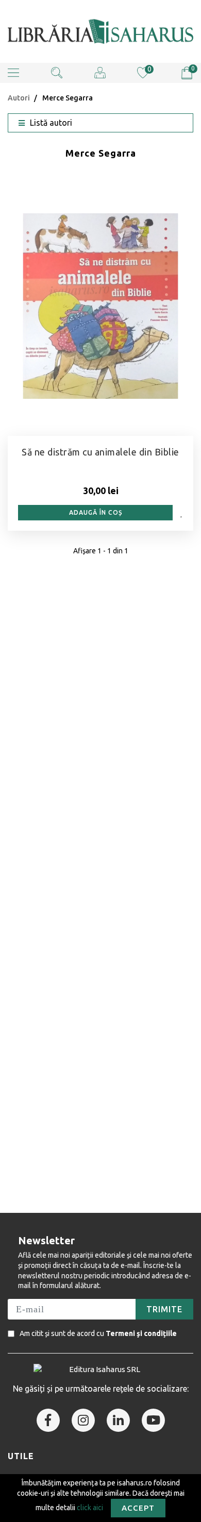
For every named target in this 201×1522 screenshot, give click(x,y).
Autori (19, 98)
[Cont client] (100, 72)
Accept (138, 1507)
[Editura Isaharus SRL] (100, 31)
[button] (13, 73)
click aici (90, 1507)
